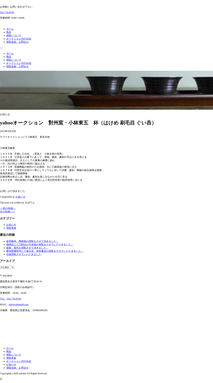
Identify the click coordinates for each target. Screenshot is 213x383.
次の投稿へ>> (7, 211)
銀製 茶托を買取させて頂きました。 (27, 247)
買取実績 (11, 228)
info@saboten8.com (19, 304)
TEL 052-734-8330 (10, 298)
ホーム (10, 29)
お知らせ (20, 196)
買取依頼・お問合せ (17, 42)
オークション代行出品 (18, 38)
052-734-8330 (7, 12)
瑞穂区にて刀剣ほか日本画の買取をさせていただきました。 (40, 244)
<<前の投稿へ (7, 208)
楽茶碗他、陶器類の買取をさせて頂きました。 (32, 241)
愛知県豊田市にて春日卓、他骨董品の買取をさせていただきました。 (45, 251)
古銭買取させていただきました (23, 254)
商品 (8, 32)
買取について (13, 35)
